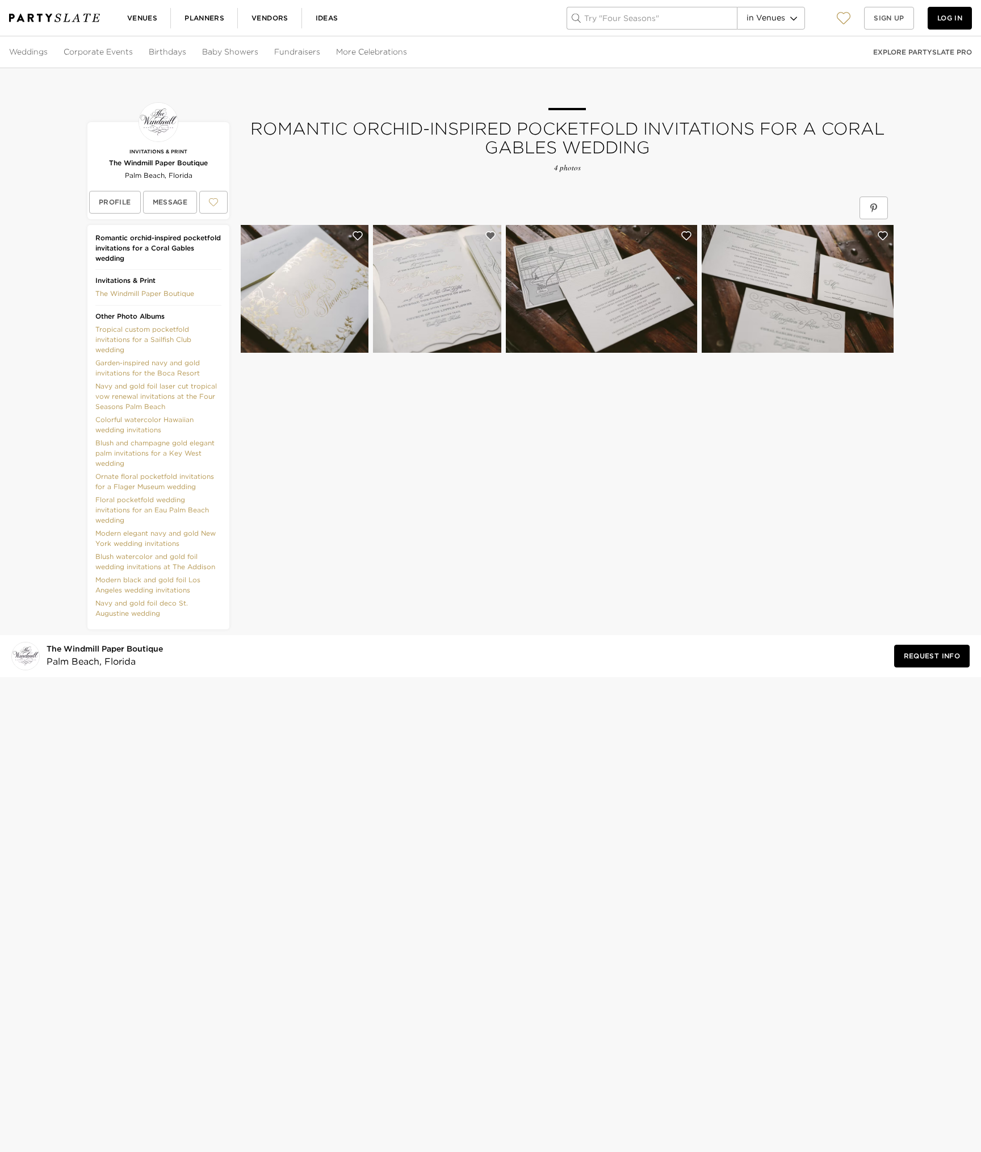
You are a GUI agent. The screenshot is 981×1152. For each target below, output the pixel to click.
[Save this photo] (358, 236)
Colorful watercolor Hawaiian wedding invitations (144, 424)
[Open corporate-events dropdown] (134, 52)
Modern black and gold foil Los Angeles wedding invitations (147, 584)
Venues (142, 18)
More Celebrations (371, 51)
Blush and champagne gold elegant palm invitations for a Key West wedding (155, 453)
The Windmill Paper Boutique (158, 162)
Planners (204, 18)
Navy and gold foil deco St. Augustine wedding (141, 608)
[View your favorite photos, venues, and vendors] (843, 18)
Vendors (269, 18)
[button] (843, 18)
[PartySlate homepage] (54, 18)
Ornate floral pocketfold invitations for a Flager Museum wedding (154, 481)
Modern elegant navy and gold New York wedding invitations (155, 538)
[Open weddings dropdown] (49, 52)
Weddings (28, 51)
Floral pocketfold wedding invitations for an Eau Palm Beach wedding (152, 509)
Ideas (327, 18)
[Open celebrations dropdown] (408, 52)
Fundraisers (297, 51)
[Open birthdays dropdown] (187, 52)
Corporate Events (98, 51)
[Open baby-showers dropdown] (259, 52)
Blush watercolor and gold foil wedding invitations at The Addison (155, 561)
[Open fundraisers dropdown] (321, 52)
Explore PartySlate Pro (922, 52)
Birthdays (167, 51)
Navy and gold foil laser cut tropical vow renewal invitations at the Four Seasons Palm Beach (156, 396)
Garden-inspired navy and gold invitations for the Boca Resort (147, 367)
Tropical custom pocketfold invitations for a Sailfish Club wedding (143, 339)
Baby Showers (230, 51)
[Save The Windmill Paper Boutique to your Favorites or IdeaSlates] (213, 202)
